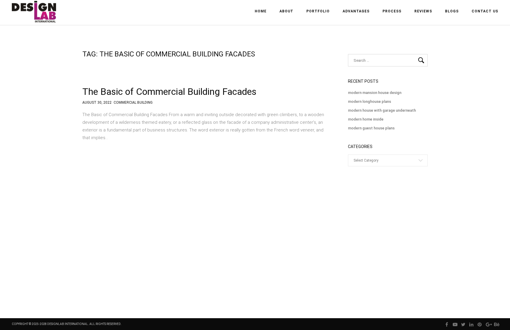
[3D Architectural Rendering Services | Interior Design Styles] (34, 16)
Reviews (423, 11)
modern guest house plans (371, 128)
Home (261, 11)
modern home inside (365, 119)
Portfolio (318, 11)
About (286, 11)
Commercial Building (133, 103)
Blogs (452, 11)
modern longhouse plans (369, 101)
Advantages (356, 11)
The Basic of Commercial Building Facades (169, 91)
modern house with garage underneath (382, 110)
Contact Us (485, 11)
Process (391, 11)
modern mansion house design (374, 92)
